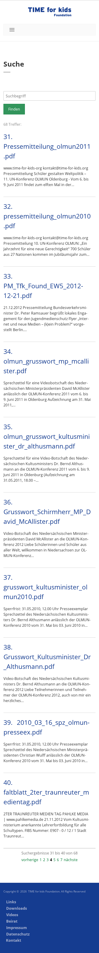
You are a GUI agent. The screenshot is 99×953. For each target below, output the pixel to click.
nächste (71, 859)
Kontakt (13, 940)
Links (11, 902)
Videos (12, 915)
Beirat (11, 921)
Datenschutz (18, 934)
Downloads (16, 908)
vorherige (29, 859)
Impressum (16, 928)
